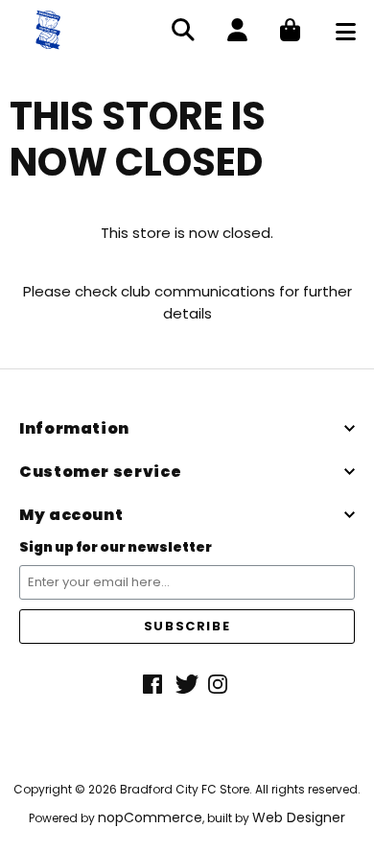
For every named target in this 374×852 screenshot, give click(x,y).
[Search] (183, 31)
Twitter (187, 684)
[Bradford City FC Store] (48, 28)
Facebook (154, 684)
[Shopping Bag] (290, 31)
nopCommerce (150, 817)
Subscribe (187, 626)
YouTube (219, 684)
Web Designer (298, 817)
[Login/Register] (237, 31)
